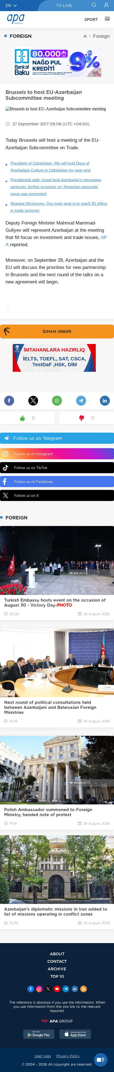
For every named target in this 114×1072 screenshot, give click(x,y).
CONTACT (57, 961)
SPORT (91, 19)
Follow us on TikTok (30, 468)
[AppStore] (75, 1034)
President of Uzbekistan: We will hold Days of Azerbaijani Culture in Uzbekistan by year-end (50, 166)
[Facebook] (30, 989)
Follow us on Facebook (33, 482)
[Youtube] (57, 989)
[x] (48, 989)
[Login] (106, 5)
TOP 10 (57, 976)
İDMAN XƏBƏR (57, 331)
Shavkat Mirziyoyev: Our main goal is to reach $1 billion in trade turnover (59, 207)
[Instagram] (39, 989)
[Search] (94, 5)
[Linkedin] (74, 989)
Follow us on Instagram (33, 454)
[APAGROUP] (57, 1021)
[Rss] (83, 989)
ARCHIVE (57, 968)
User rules (43, 1056)
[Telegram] (66, 989)
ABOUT (57, 953)
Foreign (101, 36)
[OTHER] (106, 19)
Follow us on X (26, 495)
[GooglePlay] (39, 1034)
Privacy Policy (68, 1056)
